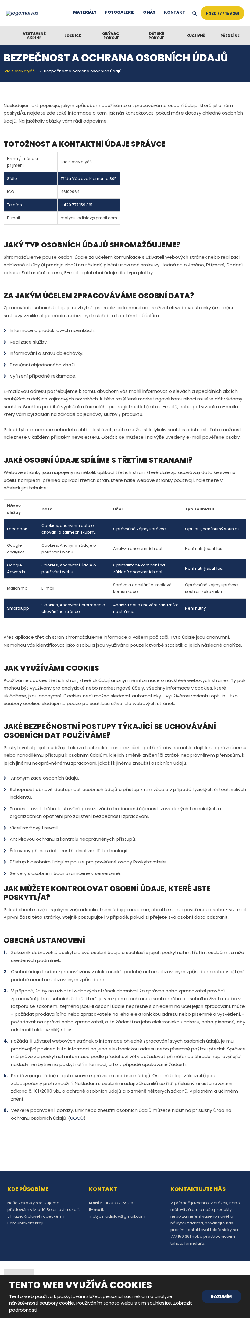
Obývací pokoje (111, 35)
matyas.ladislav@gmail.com (117, 1216)
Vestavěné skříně (34, 35)
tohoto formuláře (187, 1243)
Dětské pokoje (156, 35)
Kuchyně (195, 35)
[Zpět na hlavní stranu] (24, 13)
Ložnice (72, 35)
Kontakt (174, 12)
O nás (149, 12)
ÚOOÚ (77, 1118)
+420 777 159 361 (222, 13)
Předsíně (230, 35)
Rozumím (221, 1297)
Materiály (85, 12)
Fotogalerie (119, 12)
